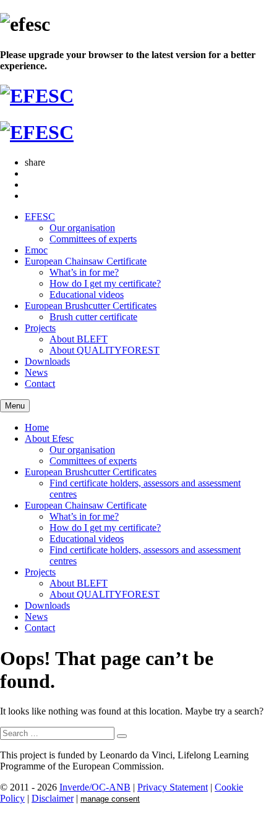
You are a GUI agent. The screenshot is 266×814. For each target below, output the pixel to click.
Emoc (36, 250)
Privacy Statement (172, 787)
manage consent (110, 798)
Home (37, 427)
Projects (40, 328)
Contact (40, 383)
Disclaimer (53, 798)
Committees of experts (93, 239)
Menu (15, 405)
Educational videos (86, 294)
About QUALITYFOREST (104, 350)
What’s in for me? (84, 272)
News (36, 372)
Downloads (47, 361)
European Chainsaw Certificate (86, 261)
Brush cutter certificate (93, 317)
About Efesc (49, 438)
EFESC (40, 216)
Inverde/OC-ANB (95, 787)
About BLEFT (78, 339)
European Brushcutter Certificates (91, 305)
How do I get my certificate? (105, 283)
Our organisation (82, 228)
